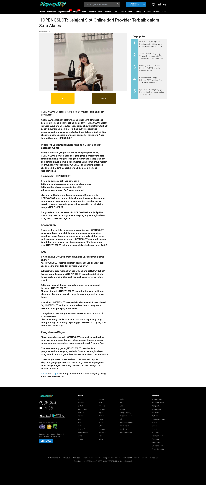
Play (121, 419)
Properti (147, 12)
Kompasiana (156, 409)
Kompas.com (157, 399)
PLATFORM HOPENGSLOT (134, 4)
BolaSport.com (157, 436)
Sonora (154, 426)
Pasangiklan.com (158, 419)
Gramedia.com (157, 446)
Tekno (83, 12)
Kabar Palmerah (54, 458)
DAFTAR (104, 98)
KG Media (155, 412)
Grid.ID (154, 429)
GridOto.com (156, 432)
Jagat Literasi (64, 12)
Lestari (122, 12)
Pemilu (80, 416)
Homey (101, 419)
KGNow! (155, 416)
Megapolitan (82, 409)
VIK (121, 402)
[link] (159, 4)
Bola (100, 12)
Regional (81, 412)
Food (101, 422)
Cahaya (75, 12)
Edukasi (156, 12)
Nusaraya (51, 12)
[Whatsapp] (46, 408)
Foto (101, 436)
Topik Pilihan (124, 429)
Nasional (81, 402)
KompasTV (156, 406)
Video (101, 439)
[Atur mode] (153, 4)
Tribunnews (156, 442)
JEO (121, 406)
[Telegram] (51, 403)
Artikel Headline (126, 432)
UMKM (101, 426)
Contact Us (153, 458)
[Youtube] (41, 408)
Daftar (44, 373)
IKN (79, 419)
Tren (115, 12)
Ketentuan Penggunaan (91, 458)
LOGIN (62, 98)
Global (80, 406)
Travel (164, 12)
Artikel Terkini (125, 426)
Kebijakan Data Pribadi (111, 458)
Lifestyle (107, 12)
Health (131, 12)
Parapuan (102, 432)
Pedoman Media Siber (131, 458)
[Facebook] (41, 403)
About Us (66, 458)
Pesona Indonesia (126, 416)
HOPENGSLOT (44, 31)
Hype (101, 412)
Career (144, 458)
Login (55, 373)
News (42, 12)
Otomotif (92, 12)
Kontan (154, 422)
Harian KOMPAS (158, 402)
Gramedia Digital (158, 449)
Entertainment (83, 432)
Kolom (122, 399)
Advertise (76, 458)
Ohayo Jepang (125, 412)
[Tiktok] (51, 408)
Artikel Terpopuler (126, 422)
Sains (80, 436)
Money (138, 12)
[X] (46, 403)
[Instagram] (55, 403)
